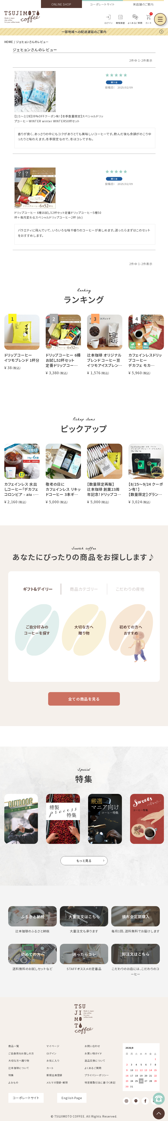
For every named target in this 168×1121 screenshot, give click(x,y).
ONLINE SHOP (61, 4)
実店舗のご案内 (143, 4)
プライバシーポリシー (97, 1075)
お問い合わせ (92, 1046)
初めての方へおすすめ (130, 630)
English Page (71, 1098)
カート (50, 1068)
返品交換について (95, 1060)
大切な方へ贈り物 (84, 630)
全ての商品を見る (84, 699)
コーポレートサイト (102, 4)
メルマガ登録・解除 (57, 1082)
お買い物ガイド (93, 1053)
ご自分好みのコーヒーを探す (37, 630)
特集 (11, 1075)
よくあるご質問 (135, 22)
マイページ (53, 1046)
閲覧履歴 (120, 22)
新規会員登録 (54, 1075)
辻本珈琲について (18, 1068)
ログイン (108, 22)
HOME (8, 42)
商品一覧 (13, 1046)
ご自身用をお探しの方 (21, 1053)
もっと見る (84, 860)
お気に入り (53, 1060)
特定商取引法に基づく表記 (100, 1082)
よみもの (13, 1082)
